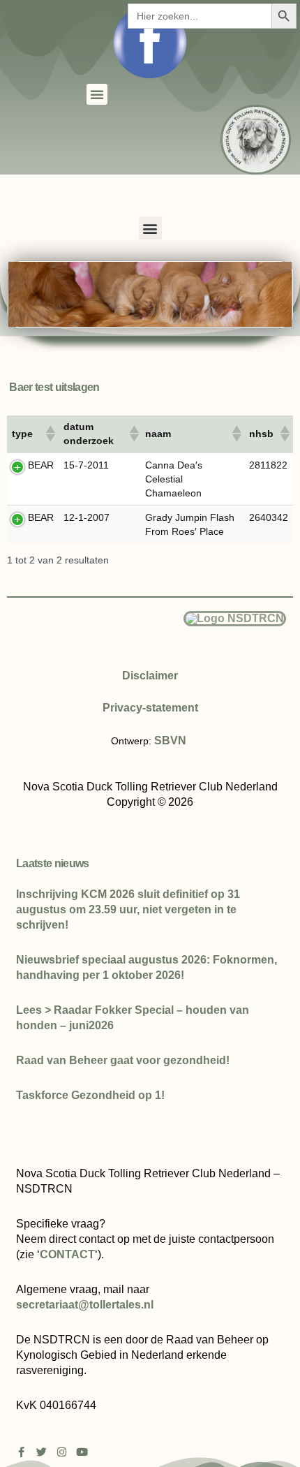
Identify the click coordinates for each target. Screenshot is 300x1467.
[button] (97, 94)
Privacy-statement (150, 708)
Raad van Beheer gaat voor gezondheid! (123, 1060)
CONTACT (67, 1254)
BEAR (41, 465)
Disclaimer (150, 675)
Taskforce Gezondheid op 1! (90, 1095)
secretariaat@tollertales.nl (84, 1305)
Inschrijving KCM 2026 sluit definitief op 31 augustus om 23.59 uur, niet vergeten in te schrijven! (128, 909)
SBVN (170, 740)
